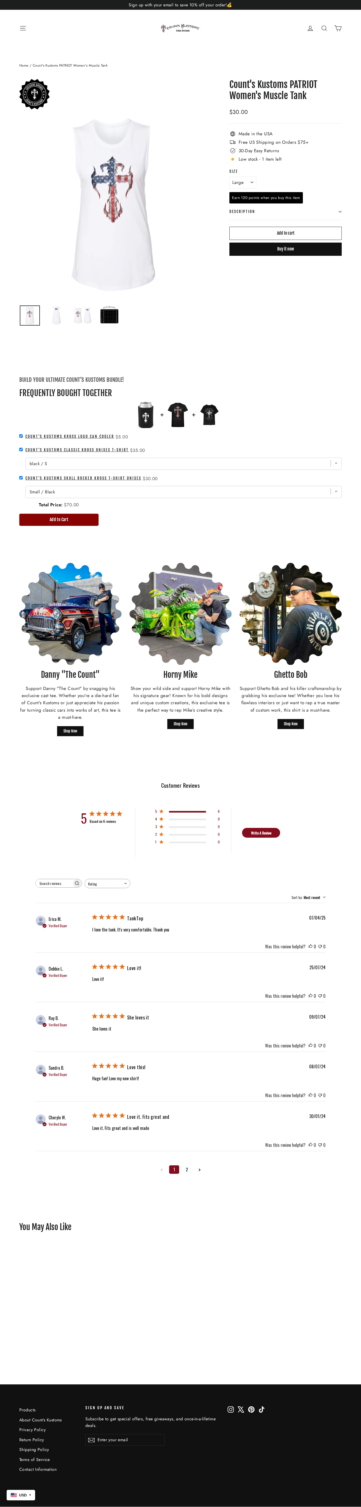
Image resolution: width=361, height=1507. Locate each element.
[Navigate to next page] (200, 1169)
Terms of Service (34, 1460)
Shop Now (70, 731)
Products (27, 1410)
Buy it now (285, 249)
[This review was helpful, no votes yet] (310, 946)
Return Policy (31, 1440)
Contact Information (38, 1469)
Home (24, 65)
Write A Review (261, 833)
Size (233, 171)
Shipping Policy (34, 1449)
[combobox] (107, 883)
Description (242, 211)
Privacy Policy (32, 1430)
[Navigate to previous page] (161, 1169)
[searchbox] (54, 883)
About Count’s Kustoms (40, 1420)
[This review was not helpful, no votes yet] (320, 946)
